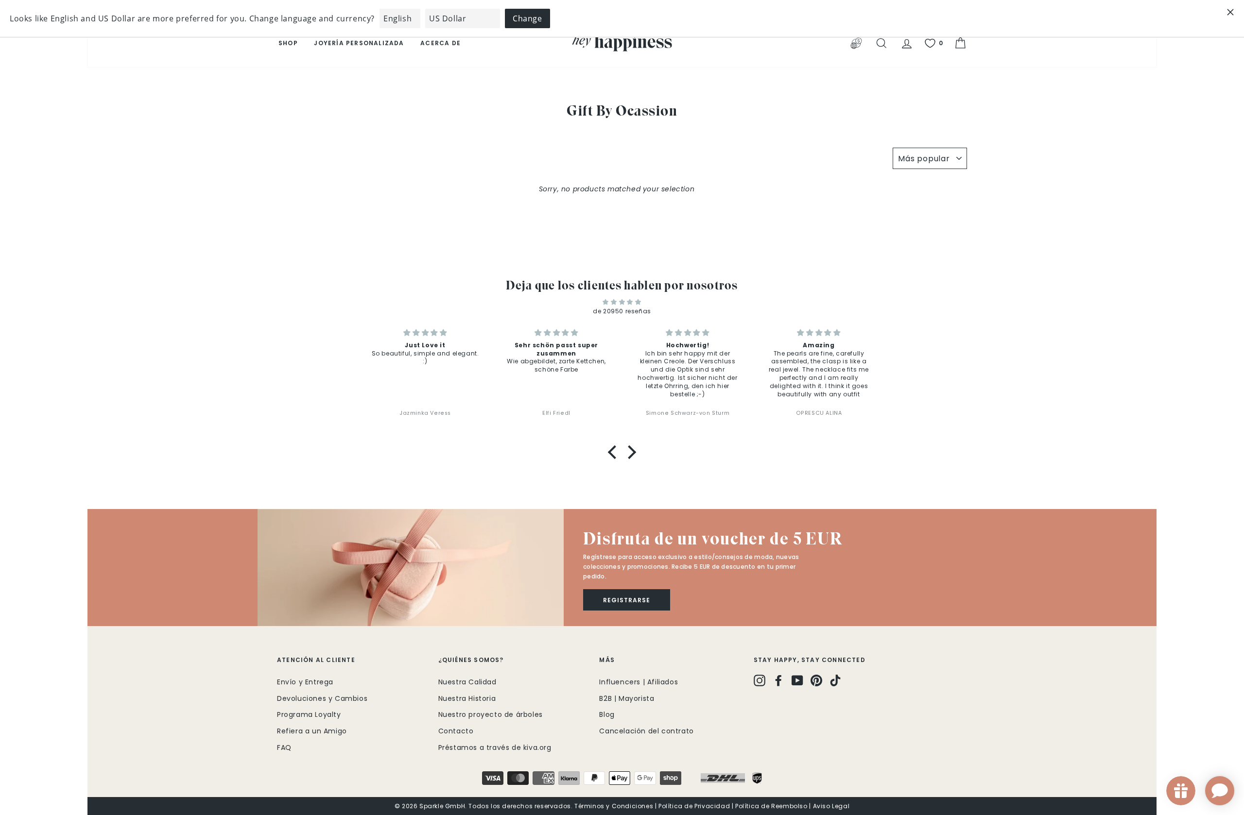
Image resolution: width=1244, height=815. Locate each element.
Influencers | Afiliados (638, 682)
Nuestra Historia (467, 698)
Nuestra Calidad (467, 682)
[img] (622, 301)
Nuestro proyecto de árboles (490, 714)
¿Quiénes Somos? (471, 660)
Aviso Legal (831, 806)
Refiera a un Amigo (312, 731)
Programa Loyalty (309, 714)
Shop (288, 43)
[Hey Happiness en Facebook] (778, 680)
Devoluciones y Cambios (322, 698)
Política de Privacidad (694, 806)
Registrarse (626, 600)
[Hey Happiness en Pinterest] (816, 680)
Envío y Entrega (305, 682)
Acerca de (440, 43)
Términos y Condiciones (613, 806)
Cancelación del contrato (646, 731)
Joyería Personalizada (359, 43)
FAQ (284, 747)
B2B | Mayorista (626, 698)
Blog (606, 714)
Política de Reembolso (771, 806)
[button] (615, 451)
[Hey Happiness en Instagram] (759, 680)
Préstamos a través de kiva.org (495, 747)
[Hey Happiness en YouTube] (797, 680)
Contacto (456, 731)
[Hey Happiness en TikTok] (835, 680)
